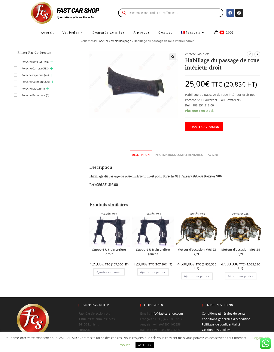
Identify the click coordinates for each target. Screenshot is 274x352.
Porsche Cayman (35, 82)
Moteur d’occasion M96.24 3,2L (240, 251)
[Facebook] (230, 13)
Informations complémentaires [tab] (179, 155)
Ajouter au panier (204, 126)
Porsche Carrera (35, 68)
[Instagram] (239, 13)
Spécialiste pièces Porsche (75, 17)
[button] (172, 56)
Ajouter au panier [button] (109, 272)
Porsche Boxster (35, 61)
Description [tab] (141, 155)
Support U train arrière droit (109, 251)
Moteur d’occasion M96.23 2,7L (196, 251)
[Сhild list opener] (52, 61)
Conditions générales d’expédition (226, 319)
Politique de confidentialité (221, 324)
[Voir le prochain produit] (257, 54)
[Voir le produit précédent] (250, 54)
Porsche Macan (33, 88)
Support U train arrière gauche (153, 251)
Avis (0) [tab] (213, 155)
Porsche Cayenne (35, 75)
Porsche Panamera (35, 95)
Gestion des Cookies (216, 330)
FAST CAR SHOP (78, 10)
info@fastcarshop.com (167, 313)
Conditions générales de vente (224, 313)
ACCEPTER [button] (144, 345)
